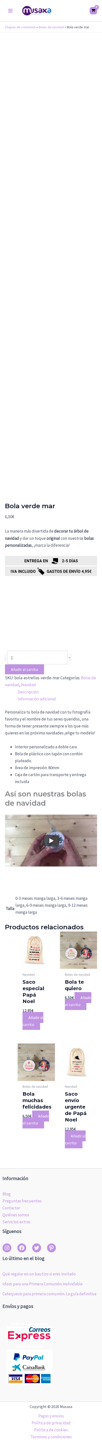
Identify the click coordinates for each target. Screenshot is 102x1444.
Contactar (11, 1208)
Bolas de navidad (51, 27)
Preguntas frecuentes (22, 1201)
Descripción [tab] (28, 692)
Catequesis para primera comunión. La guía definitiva (49, 1294)
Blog (6, 1194)
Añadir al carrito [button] (33, 1021)
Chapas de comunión (20, 27)
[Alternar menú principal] (10, 10)
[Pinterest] (51, 1247)
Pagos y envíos (51, 1416)
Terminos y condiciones (51, 1437)
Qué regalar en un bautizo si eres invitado (39, 1274)
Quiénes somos (15, 1215)
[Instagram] (6, 1247)
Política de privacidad (51, 1423)
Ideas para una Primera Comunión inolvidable (42, 1284)
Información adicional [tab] (37, 699)
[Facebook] (21, 1247)
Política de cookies (51, 1430)
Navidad (28, 684)
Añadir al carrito (24, 669)
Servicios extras (16, 1222)
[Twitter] (36, 1247)
